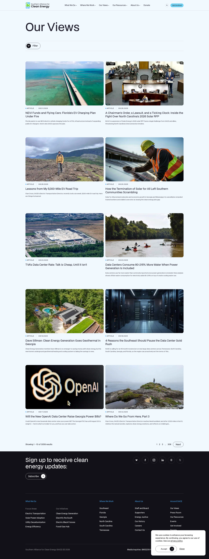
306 (169, 444)
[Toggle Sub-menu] (76, 5)
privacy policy (177, 541)
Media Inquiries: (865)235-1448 (141, 549)
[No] (182, 549)
